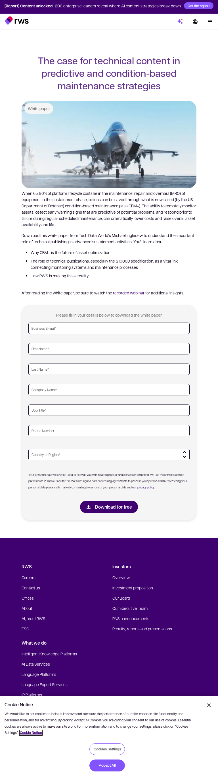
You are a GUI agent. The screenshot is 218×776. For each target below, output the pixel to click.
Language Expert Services (45, 684)
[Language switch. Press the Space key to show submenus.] (195, 22)
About (27, 608)
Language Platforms (39, 674)
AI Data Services (36, 663)
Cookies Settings (107, 749)
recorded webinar (128, 292)
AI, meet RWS (33, 618)
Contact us (31, 587)
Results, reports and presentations (142, 628)
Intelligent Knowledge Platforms (49, 653)
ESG (25, 628)
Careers (28, 577)
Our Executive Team (130, 608)
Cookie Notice (31, 732)
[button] (17, 21)
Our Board (121, 597)
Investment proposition (132, 587)
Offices (28, 597)
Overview (121, 577)
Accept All (107, 765)
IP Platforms (32, 694)
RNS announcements (130, 618)
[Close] (209, 705)
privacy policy (145, 487)
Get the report (199, 5)
